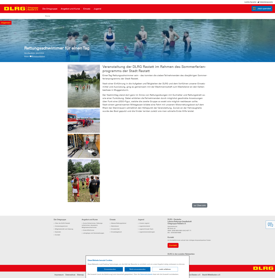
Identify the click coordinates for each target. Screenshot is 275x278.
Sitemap (80, 275)
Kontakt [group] (173, 245)
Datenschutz (70, 275)
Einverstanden (110, 269)
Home (47, 16)
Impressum (59, 275)
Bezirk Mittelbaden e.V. (211, 275)
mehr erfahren (165, 269)
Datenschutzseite (146, 274)
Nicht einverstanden (137, 269)
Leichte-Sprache (250, 2)
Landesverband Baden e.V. (190, 275)
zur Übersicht (200, 205)
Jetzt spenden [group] (264, 8)
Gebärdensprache (266, 2)
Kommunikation (38, 56)
